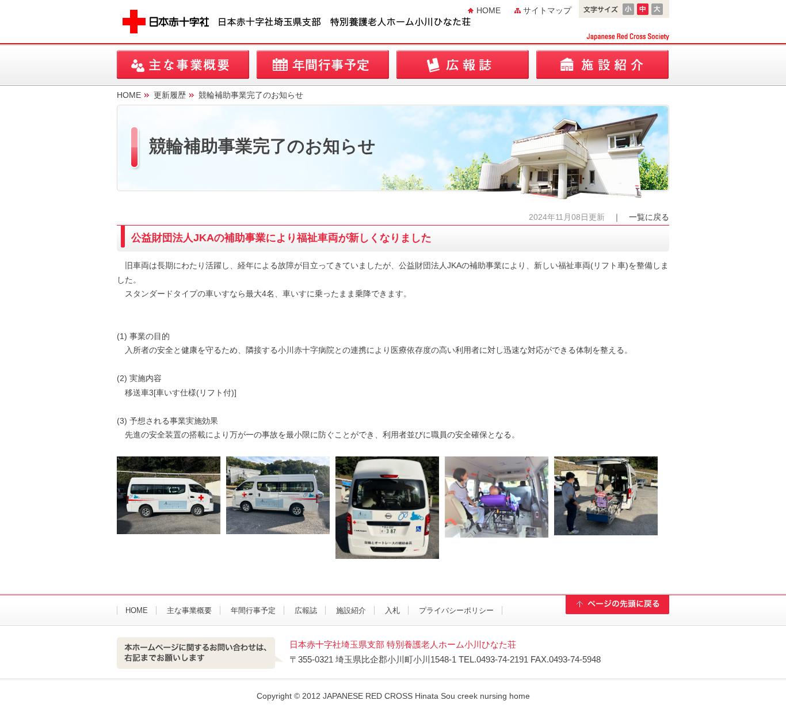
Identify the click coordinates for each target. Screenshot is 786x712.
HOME (488, 10)
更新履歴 (170, 95)
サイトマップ (547, 10)
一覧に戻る (649, 217)
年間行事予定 (323, 64)
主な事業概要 (183, 64)
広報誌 (462, 64)
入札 (392, 610)
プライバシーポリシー (456, 610)
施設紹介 (602, 64)
